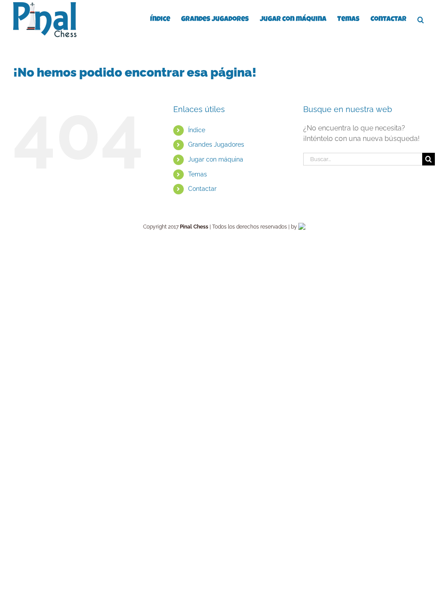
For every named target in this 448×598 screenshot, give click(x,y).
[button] (420, 19)
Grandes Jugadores (216, 144)
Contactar (202, 188)
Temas (197, 174)
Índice (196, 130)
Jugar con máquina (215, 159)
